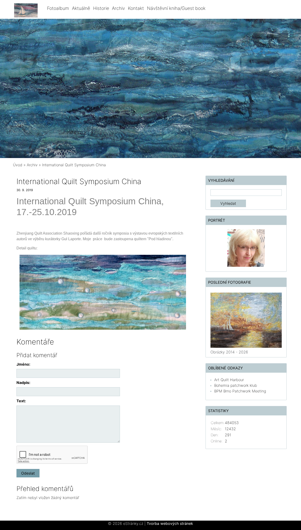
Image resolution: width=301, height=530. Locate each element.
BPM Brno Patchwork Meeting (240, 391)
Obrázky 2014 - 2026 (229, 352)
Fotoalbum (58, 8)
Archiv (118, 8)
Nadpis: (23, 382)
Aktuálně (81, 8)
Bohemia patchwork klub (235, 385)
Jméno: (23, 364)
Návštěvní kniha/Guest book (176, 8)
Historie (101, 8)
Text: (21, 400)
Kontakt (136, 8)
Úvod (17, 164)
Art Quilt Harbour (229, 379)
